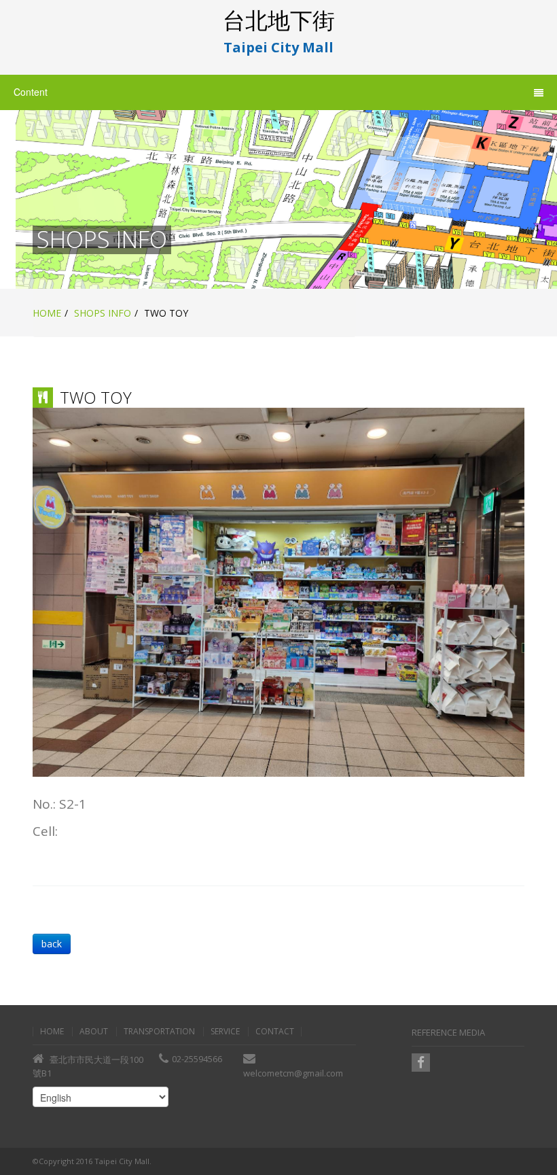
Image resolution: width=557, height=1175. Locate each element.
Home (47, 312)
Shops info (102, 312)
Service (225, 1031)
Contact (274, 1031)
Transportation (159, 1031)
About (93, 1031)
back (51, 943)
